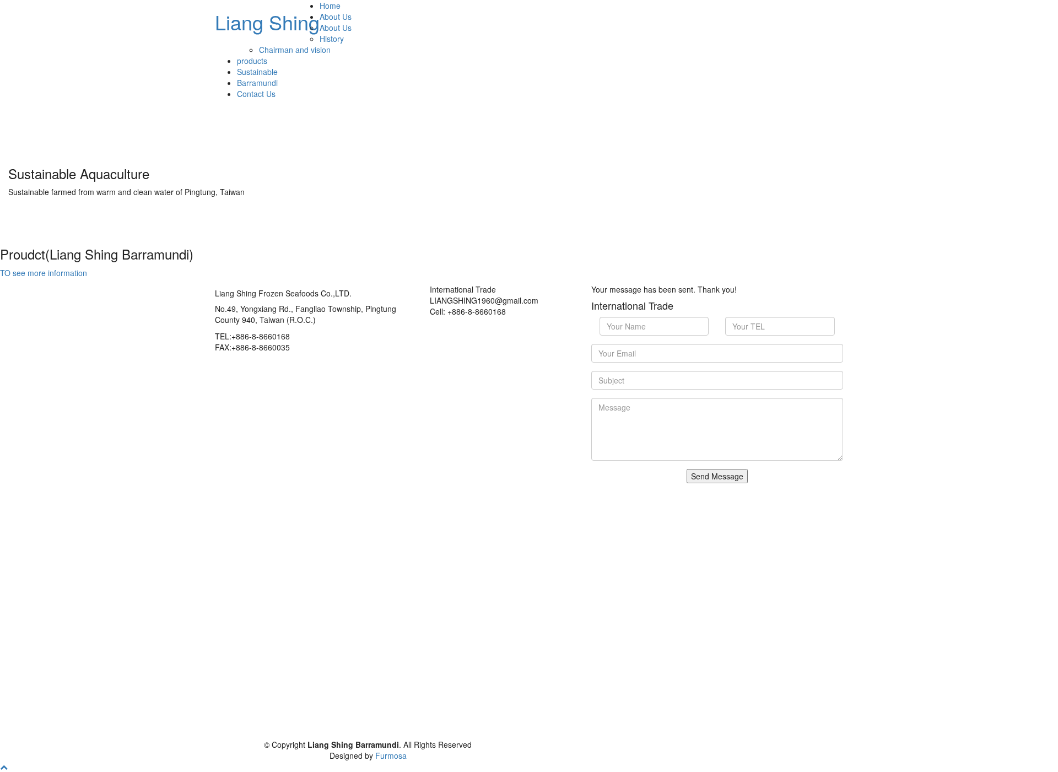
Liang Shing (267, 22)
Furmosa (391, 755)
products (252, 60)
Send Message (717, 476)
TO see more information (43, 272)
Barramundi (257, 82)
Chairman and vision (295, 49)
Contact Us (256, 93)
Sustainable (257, 71)
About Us (336, 16)
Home (330, 5)
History (332, 38)
